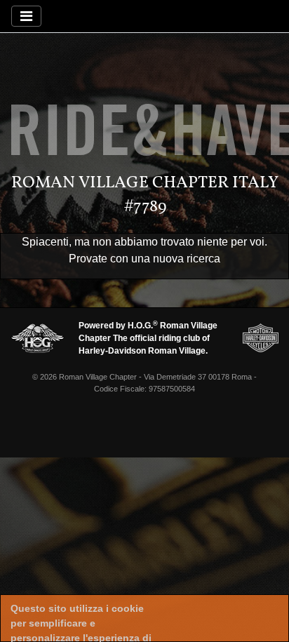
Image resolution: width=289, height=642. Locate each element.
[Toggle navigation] (26, 16)
